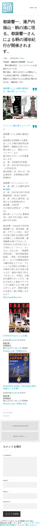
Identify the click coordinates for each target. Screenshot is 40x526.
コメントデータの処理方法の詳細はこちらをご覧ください (19, 524)
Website (6, 502)
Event (22, 58)
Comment (7, 455)
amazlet (14, 340)
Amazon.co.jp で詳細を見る (15, 351)
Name (6, 480)
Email (6, 491)
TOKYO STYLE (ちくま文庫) (15, 335)
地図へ (8, 189)
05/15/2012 (7, 413)
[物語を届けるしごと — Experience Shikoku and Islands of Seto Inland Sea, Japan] (20, 7)
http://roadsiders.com (12, 297)
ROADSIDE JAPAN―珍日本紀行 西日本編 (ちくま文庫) (19, 387)
